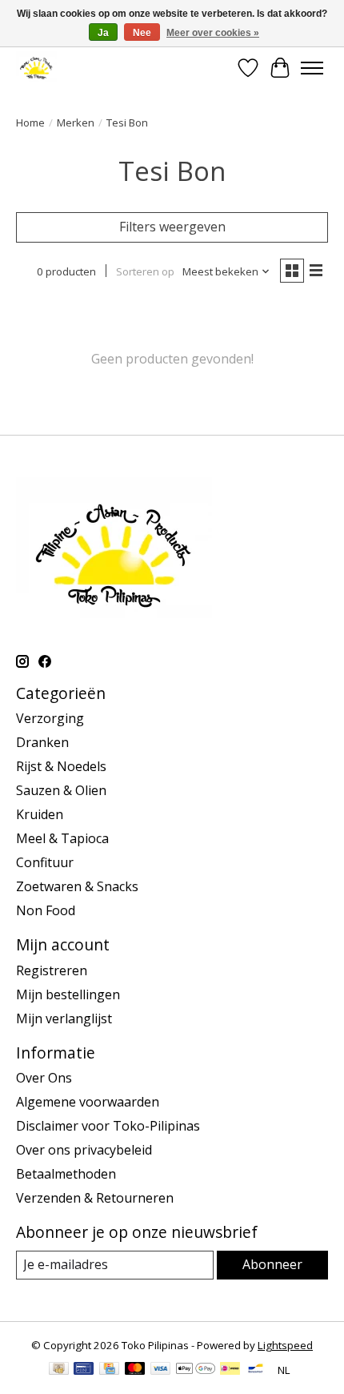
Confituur (45, 862)
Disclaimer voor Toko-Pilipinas (108, 1126)
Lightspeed (285, 1345)
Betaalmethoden (66, 1174)
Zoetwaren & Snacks (77, 886)
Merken (75, 122)
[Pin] (84, 1370)
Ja (103, 32)
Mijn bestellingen (68, 994)
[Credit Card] (109, 1370)
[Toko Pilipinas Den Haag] (36, 67)
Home (30, 122)
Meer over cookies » (212, 32)
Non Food (45, 910)
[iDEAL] (230, 1370)
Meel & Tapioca (62, 838)
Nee (142, 32)
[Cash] (59, 1370)
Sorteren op (145, 271)
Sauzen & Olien (61, 790)
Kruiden (39, 814)
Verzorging (50, 718)
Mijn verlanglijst (64, 1018)
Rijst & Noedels (61, 766)
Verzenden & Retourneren (95, 1198)
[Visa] (160, 1370)
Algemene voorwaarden (87, 1102)
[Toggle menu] (312, 68)
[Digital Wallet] (195, 1370)
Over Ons (44, 1078)
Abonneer (272, 1264)
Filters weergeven (172, 226)
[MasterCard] (135, 1370)
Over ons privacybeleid (84, 1150)
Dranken (42, 742)
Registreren (51, 970)
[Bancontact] (256, 1370)
